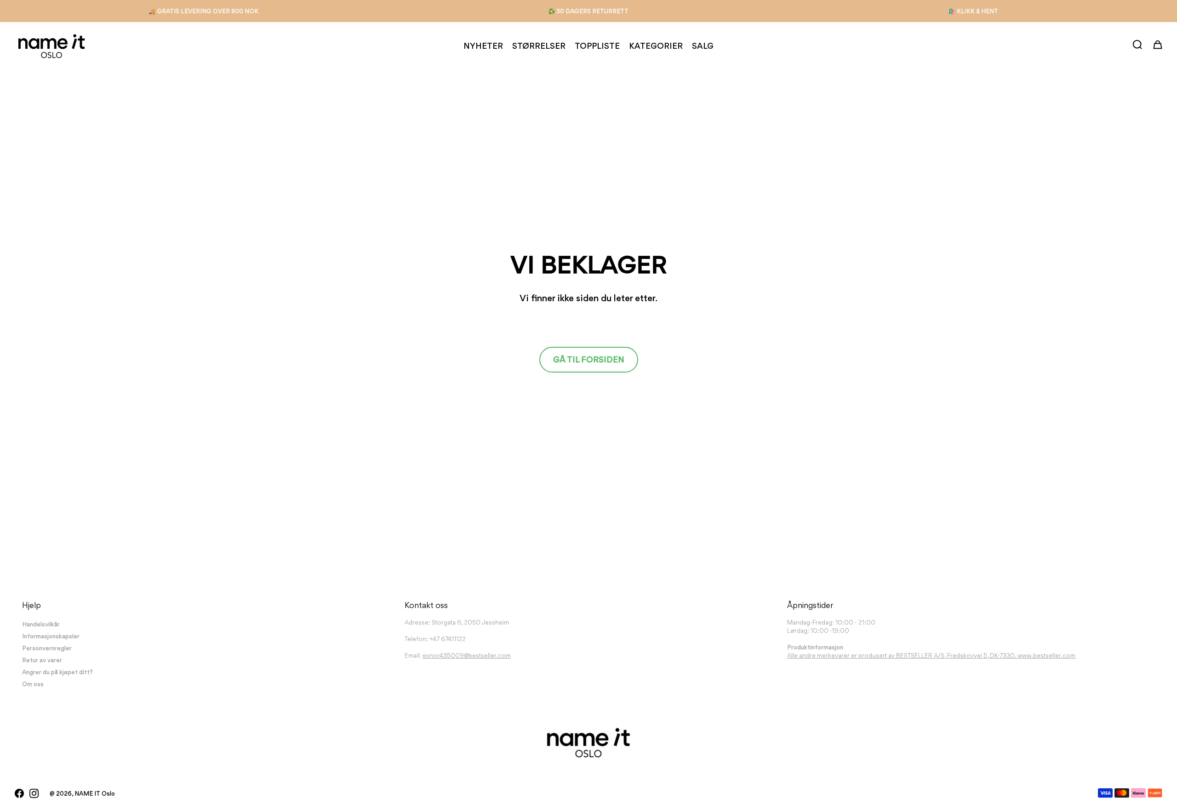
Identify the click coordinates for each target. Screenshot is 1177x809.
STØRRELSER (539, 46)
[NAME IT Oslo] (51, 46)
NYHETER (483, 46)
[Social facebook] (19, 793)
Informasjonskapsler (51, 636)
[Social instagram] (34, 793)
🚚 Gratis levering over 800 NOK (203, 11)
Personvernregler (47, 648)
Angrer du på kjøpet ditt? (57, 672)
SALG (703, 46)
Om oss (33, 684)
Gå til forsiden (588, 359)
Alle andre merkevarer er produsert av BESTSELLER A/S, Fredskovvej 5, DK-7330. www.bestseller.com (931, 655)
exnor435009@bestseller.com (467, 655)
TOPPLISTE (597, 46)
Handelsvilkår (41, 624)
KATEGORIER (656, 46)
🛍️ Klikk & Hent (973, 11)
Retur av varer (42, 660)
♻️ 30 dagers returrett (588, 11)
